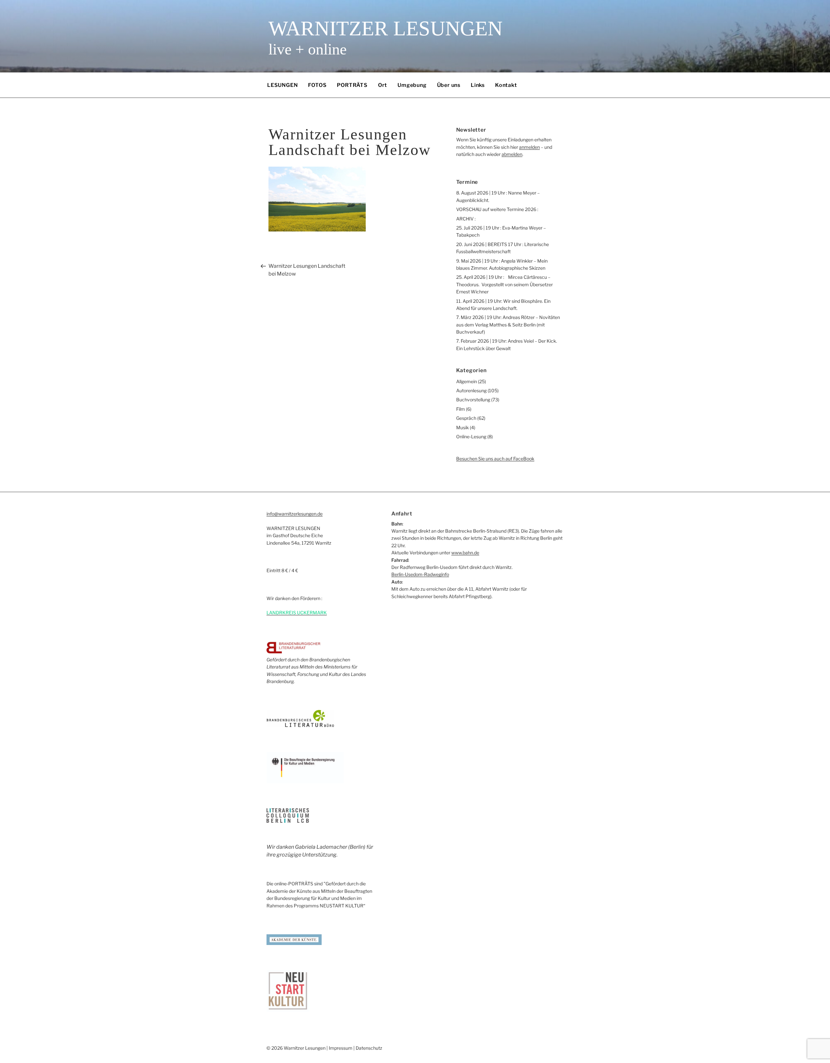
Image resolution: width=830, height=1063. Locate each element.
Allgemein (466, 381)
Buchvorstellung (473, 399)
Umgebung (411, 85)
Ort (382, 85)
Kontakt (506, 85)
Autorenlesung (471, 390)
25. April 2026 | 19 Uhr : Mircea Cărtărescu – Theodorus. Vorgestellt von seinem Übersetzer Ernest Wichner (504, 284)
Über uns (448, 85)
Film (460, 409)
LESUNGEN (282, 85)
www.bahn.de (465, 552)
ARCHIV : (466, 218)
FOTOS (317, 85)
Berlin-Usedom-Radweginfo (420, 574)
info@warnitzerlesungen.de (295, 513)
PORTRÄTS (352, 85)
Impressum (340, 1048)
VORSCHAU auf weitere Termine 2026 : (497, 209)
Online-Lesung (471, 436)
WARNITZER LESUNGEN (385, 28)
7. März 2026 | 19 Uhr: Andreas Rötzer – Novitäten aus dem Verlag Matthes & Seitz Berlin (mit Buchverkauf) (508, 324)
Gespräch (466, 418)
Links (478, 85)
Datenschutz (369, 1048)
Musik (462, 427)
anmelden (529, 147)
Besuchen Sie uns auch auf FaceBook (495, 458)
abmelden (512, 154)
